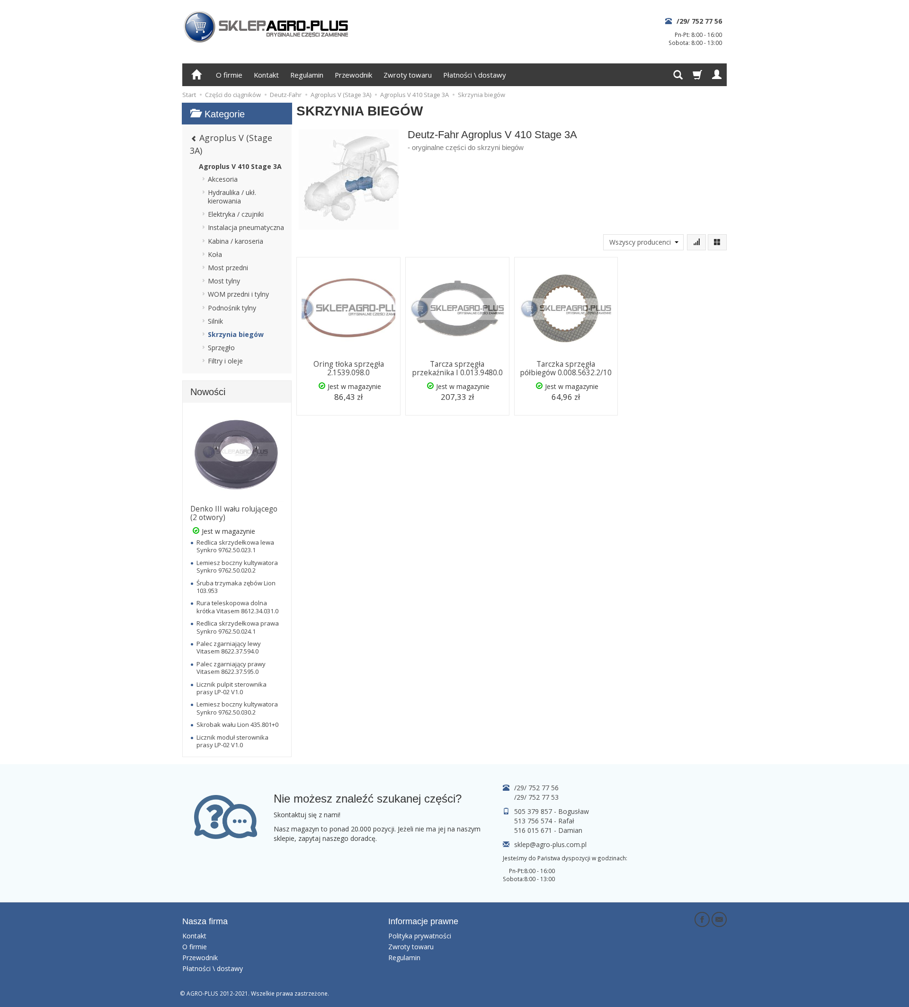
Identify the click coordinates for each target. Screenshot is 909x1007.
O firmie (229, 75)
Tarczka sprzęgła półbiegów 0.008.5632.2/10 (566, 368)
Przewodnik (353, 75)
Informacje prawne (423, 921)
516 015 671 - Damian (548, 830)
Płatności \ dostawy (474, 75)
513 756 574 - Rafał (544, 820)
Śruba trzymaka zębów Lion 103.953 (236, 587)
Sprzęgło (221, 347)
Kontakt (266, 75)
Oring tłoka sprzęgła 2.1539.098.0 (348, 368)
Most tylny (224, 280)
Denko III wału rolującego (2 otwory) (233, 513)
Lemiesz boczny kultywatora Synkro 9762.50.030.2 (237, 708)
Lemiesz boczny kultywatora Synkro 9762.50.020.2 (237, 566)
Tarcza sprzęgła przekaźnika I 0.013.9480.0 (457, 368)
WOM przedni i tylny (238, 294)
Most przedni (228, 267)
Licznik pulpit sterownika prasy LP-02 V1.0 (231, 688)
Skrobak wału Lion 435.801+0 (237, 724)
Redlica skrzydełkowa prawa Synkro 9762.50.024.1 (237, 627)
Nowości (207, 392)
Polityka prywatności (419, 935)
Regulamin (306, 75)
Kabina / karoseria (235, 241)
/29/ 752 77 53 (536, 797)
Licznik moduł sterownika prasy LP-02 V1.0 (232, 741)
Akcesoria (223, 179)
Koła (215, 254)
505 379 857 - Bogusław (551, 811)
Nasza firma (205, 921)
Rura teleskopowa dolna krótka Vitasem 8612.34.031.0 (237, 607)
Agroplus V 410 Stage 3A (240, 166)
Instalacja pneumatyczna (246, 227)
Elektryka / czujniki (236, 214)
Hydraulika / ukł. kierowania (232, 196)
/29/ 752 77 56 (699, 21)
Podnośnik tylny (232, 307)
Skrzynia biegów (236, 334)
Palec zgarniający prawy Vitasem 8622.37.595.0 (231, 668)
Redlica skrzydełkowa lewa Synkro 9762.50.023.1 (235, 546)
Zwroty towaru (407, 75)
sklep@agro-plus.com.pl (550, 844)
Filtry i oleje (225, 360)
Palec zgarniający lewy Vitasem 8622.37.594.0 (228, 647)
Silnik (215, 321)
